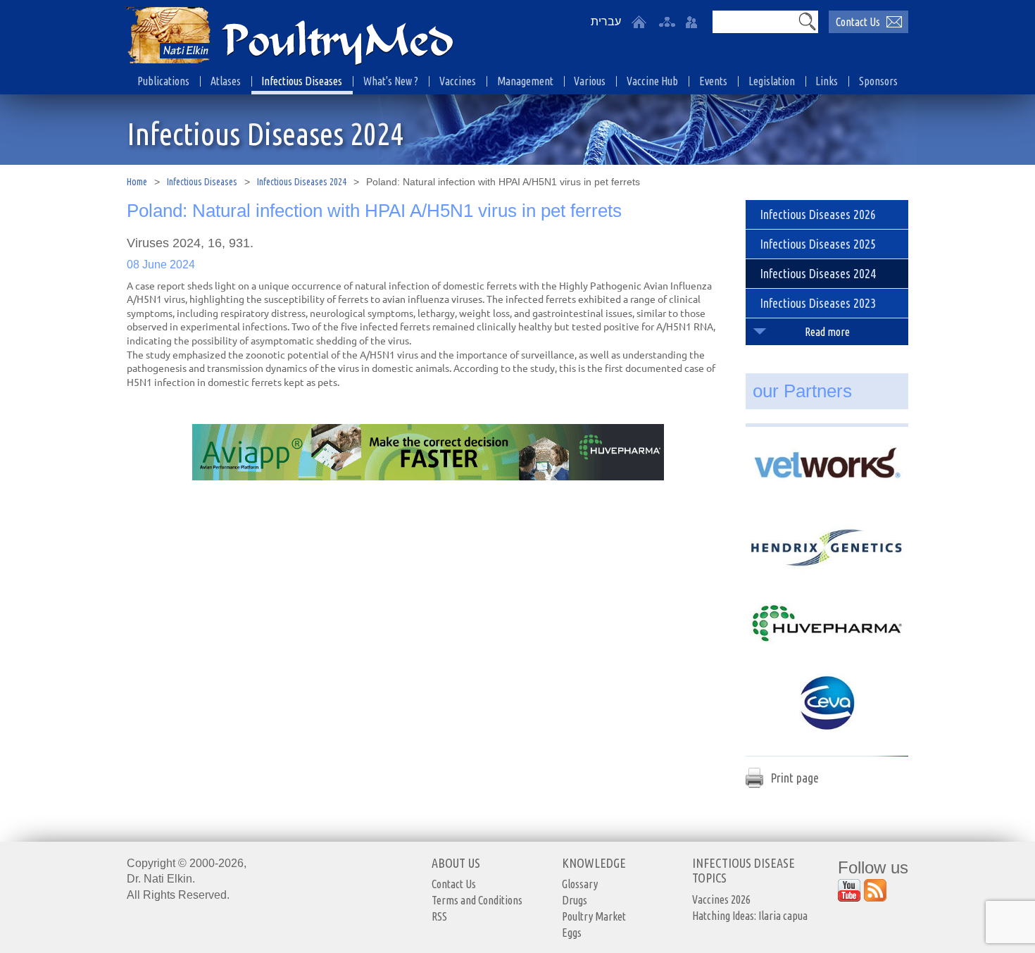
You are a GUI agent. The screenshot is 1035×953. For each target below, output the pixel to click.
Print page (794, 778)
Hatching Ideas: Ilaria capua (750, 915)
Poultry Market (594, 916)
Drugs (574, 900)
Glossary (580, 884)
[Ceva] (827, 703)
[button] (807, 21)
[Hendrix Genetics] (827, 545)
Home (137, 181)
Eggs (572, 932)
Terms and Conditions (477, 900)
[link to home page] (290, 37)
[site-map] (666, 21)
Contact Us (858, 21)
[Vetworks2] (827, 466)
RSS (439, 916)
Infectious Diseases (202, 181)
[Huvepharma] (827, 624)
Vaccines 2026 (721, 899)
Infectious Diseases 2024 (301, 181)
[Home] (638, 21)
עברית (606, 21)
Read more (827, 331)
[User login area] (691, 21)
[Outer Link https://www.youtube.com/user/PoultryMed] (849, 890)
